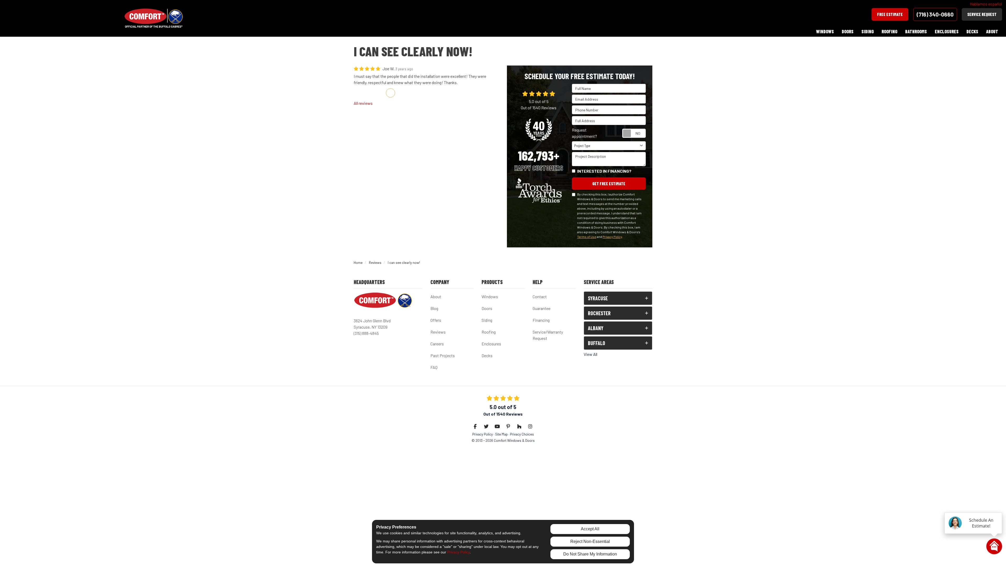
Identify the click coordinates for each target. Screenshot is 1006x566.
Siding (487, 320)
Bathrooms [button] (916, 31)
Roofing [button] (889, 31)
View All (590, 354)
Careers (437, 343)
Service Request (982, 14)
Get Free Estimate (608, 183)
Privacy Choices (522, 434)
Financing (541, 320)
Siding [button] (867, 31)
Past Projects (442, 355)
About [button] (992, 31)
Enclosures (491, 343)
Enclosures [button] (947, 31)
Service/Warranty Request (548, 335)
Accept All (590, 529)
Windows (490, 296)
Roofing (489, 331)
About (435, 296)
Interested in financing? (604, 170)
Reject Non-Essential (590, 541)
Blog (434, 308)
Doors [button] (848, 31)
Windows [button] (825, 31)
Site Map (501, 434)
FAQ (434, 367)
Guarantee (541, 308)
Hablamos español (986, 3)
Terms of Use (586, 236)
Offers (435, 320)
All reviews (363, 103)
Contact (540, 296)
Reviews (438, 331)
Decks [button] (972, 31)
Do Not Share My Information (590, 554)
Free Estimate (890, 14)
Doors (487, 308)
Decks (487, 355)
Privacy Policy (612, 236)
